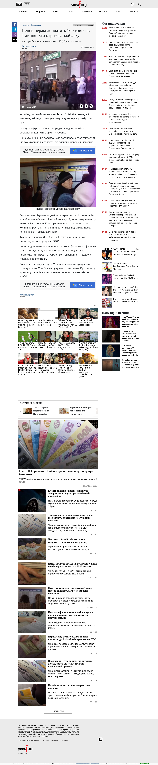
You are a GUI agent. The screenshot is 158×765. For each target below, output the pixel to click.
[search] (139, 4)
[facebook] (14, 24)
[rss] (132, 4)
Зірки (55, 11)
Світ (118, 11)
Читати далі (58, 711)
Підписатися (85, 150)
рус (27, 4)
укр (19, 4)
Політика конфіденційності (28, 740)
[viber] (14, 34)
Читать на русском (84, 25)
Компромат (39, 11)
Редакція (54, 740)
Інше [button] (132, 11)
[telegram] (14, 29)
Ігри (71, 11)
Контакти (64, 740)
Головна (24, 11)
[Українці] (79, 4)
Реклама (45, 740)
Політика (87, 11)
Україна (103, 11)
